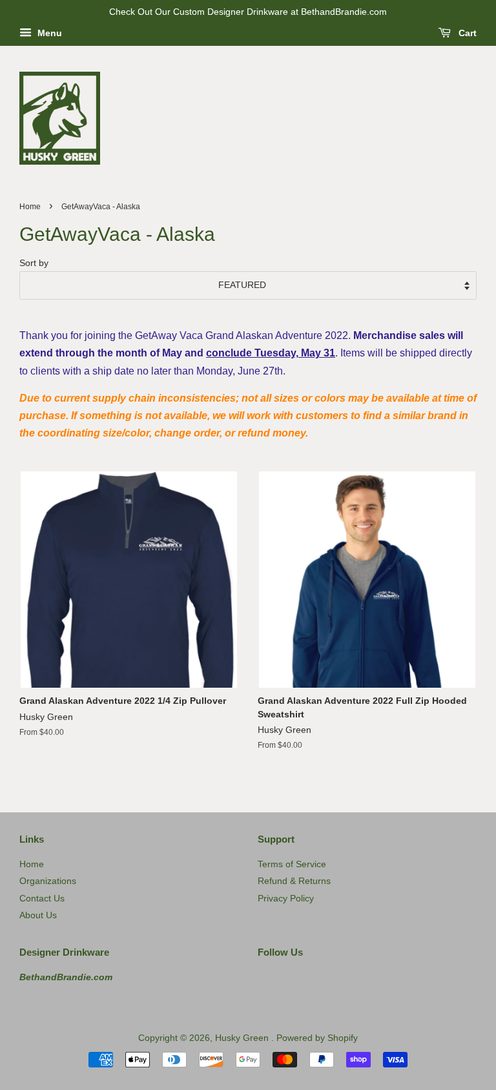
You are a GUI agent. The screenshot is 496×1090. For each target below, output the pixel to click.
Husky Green (243, 1038)
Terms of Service (292, 864)
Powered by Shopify (317, 1038)
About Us (38, 915)
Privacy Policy (286, 898)
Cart (466, 33)
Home (30, 206)
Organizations (47, 881)
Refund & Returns (294, 881)
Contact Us (42, 898)
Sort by (33, 263)
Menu (48, 33)
